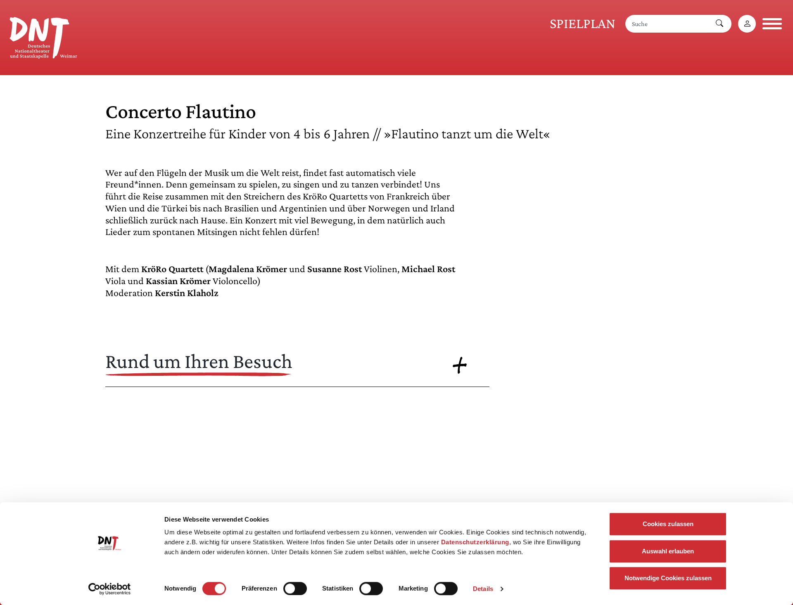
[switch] (295, 588)
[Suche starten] (719, 24)
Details (483, 588)
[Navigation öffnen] (772, 24)
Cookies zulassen (668, 523)
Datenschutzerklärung (475, 542)
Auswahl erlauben (668, 551)
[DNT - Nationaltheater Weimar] (43, 36)
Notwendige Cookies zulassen (668, 577)
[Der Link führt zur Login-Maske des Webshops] (747, 24)
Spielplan (582, 23)
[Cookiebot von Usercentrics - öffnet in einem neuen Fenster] (110, 589)
